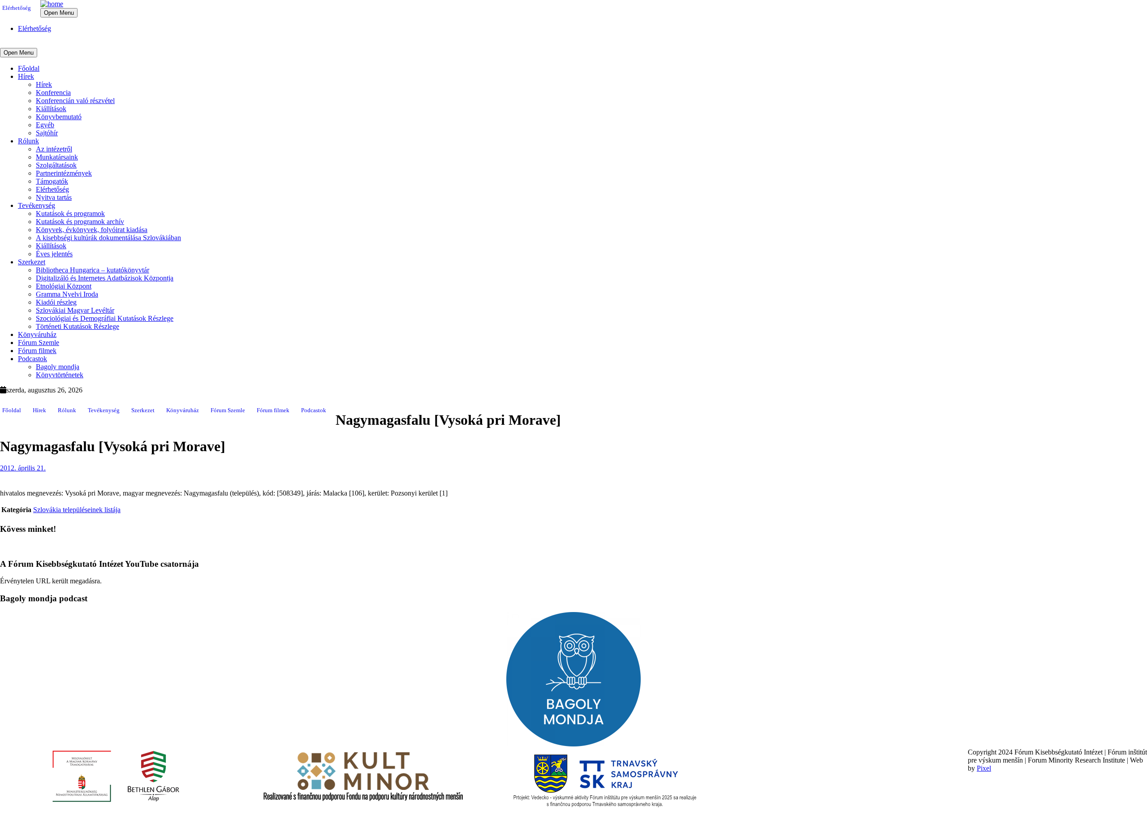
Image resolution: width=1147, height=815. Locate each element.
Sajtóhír (47, 133)
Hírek (26, 76)
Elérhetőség (16, 7)
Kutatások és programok (70, 213)
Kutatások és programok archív (80, 221)
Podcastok (32, 358)
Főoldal (28, 68)
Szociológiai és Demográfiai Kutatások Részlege (104, 318)
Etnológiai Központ (63, 286)
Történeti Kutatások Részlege (77, 326)
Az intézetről (54, 149)
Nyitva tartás (54, 197)
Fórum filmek (37, 350)
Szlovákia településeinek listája (77, 509)
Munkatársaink (57, 157)
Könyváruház (37, 334)
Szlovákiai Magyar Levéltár (75, 310)
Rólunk (28, 141)
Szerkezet (31, 262)
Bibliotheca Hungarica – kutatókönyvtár (92, 270)
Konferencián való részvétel (75, 100)
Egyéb (45, 125)
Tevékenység (36, 205)
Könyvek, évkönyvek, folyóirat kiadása (91, 229)
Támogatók (52, 181)
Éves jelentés (54, 254)
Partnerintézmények (64, 173)
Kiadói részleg (56, 302)
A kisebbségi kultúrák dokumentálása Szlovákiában (108, 237)
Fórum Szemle (38, 342)
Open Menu (59, 12)
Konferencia (53, 92)
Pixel (984, 768)
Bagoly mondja (57, 367)
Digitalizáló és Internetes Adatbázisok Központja (104, 278)
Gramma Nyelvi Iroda (67, 294)
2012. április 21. (23, 468)
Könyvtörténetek (59, 375)
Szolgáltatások (56, 165)
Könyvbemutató (59, 117)
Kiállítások (51, 108)
